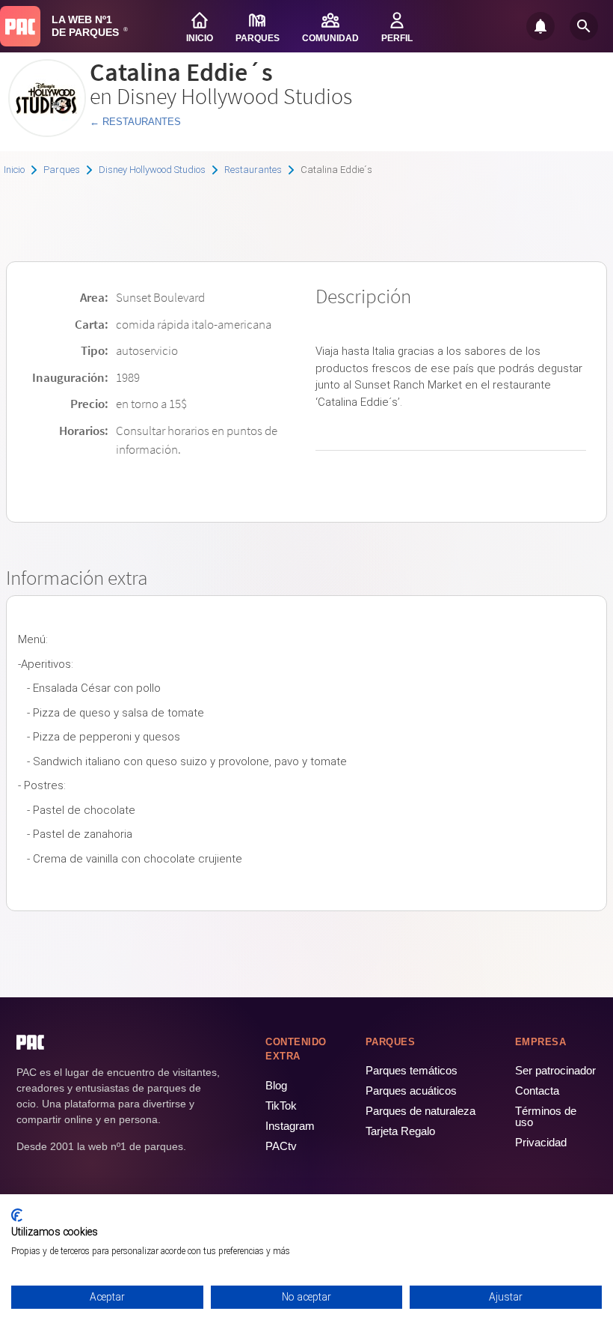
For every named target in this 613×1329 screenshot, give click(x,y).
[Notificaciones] (540, 26)
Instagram (290, 1125)
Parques (61, 169)
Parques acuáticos (411, 1090)
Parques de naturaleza (420, 1110)
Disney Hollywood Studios (152, 169)
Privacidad (541, 1142)
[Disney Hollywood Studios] (47, 131)
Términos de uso (545, 1116)
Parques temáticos (412, 1070)
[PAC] (20, 26)
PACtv (281, 1146)
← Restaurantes (135, 121)
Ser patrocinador (555, 1070)
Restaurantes (253, 169)
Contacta (537, 1090)
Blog (276, 1085)
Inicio (14, 169)
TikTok (281, 1105)
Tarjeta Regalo (400, 1131)
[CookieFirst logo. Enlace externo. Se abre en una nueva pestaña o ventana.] (16, 1215)
